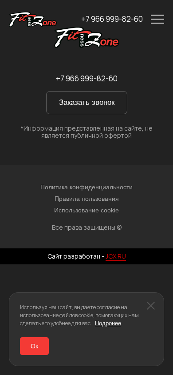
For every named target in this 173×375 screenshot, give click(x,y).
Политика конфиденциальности (86, 187)
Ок (34, 346)
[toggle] (157, 19)
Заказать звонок (86, 102)
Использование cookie (86, 210)
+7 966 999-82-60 (112, 19)
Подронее (108, 323)
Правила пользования (87, 198)
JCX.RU (116, 256)
